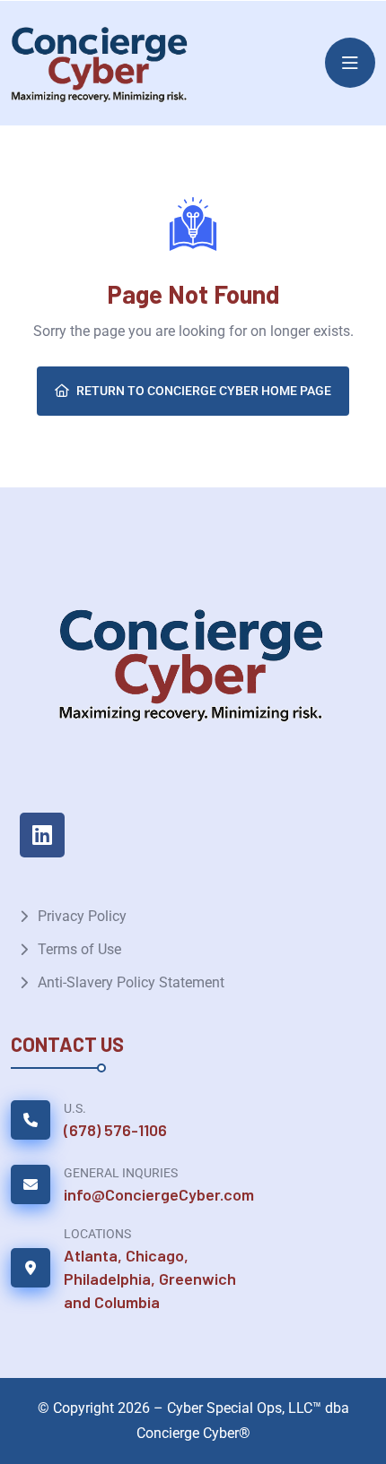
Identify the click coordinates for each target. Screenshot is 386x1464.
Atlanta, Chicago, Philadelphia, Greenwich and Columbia (150, 1278)
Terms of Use (79, 949)
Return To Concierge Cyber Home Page (203, 390)
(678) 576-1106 (115, 1130)
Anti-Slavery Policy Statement (131, 982)
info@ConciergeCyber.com (159, 1194)
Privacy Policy (82, 916)
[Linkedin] (42, 835)
